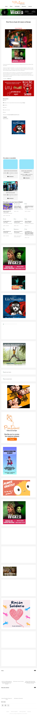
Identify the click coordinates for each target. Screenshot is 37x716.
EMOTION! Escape (10, 192)
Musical (4, 118)
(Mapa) (24, 102)
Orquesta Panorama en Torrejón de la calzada (6, 699)
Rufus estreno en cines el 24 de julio (18, 681)
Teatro (7, 118)
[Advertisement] (18, 144)
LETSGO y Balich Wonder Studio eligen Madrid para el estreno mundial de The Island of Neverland (30, 682)
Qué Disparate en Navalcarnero (18, 698)
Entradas (10, 176)
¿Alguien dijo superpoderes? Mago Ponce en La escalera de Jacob (29, 207)
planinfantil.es (18, 3)
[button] (35, 670)
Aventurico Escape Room (10, 171)
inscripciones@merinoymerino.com (13, 114)
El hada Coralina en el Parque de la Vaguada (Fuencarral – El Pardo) (17, 207)
